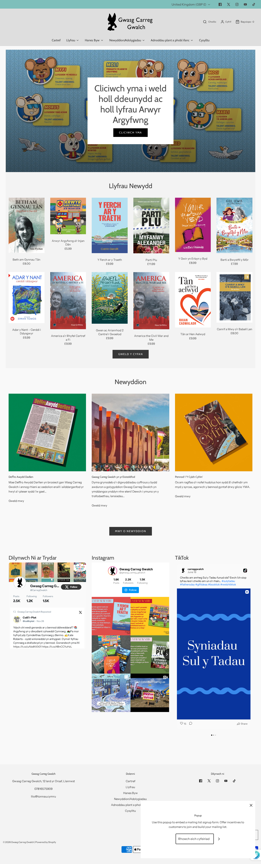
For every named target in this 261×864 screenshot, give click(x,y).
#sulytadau (228, 581)
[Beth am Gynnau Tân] (27, 225)
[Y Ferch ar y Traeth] (110, 225)
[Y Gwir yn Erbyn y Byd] (193, 225)
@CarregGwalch (38, 590)
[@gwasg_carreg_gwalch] (112, 571)
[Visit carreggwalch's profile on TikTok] (184, 570)
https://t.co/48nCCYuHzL (57, 646)
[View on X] (80, 612)
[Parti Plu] (151, 225)
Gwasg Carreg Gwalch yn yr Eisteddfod (113, 477)
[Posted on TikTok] (245, 570)
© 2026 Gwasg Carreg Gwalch (18, 842)
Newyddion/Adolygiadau (130, 799)
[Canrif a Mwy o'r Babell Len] (234, 297)
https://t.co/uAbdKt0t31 (27, 646)
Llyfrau (130, 787)
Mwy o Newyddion (130, 531)
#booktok (214, 584)
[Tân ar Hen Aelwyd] (193, 300)
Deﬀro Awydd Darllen (21, 477)
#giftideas (201, 584)
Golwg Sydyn (26, 243)
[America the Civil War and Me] (151, 300)
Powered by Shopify (45, 842)
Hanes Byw (130, 793)
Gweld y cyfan (130, 354)
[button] (175, 647)
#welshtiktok (228, 584)
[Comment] (189, 724)
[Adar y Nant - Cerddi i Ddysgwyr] (27, 297)
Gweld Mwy (130, 122)
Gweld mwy (16, 501)
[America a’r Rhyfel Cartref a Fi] (68, 300)
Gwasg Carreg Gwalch (45, 586)
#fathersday (187, 584)
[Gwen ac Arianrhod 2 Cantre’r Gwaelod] (110, 298)
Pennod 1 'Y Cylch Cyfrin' (189, 477)
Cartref (56, 40)
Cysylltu (204, 40)
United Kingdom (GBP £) (189, 4)
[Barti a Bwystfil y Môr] (234, 225)
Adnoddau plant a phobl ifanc (130, 805)
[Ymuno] (219, 839)
